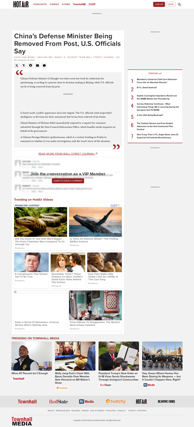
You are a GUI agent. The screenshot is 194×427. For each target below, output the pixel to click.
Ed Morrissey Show (63, 411)
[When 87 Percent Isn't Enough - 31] (31, 356)
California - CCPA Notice (137, 411)
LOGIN (171, 4)
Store (66, 4)
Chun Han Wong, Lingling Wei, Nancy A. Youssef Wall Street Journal (64, 57)
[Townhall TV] (80, 4)
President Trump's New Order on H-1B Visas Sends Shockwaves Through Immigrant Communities (118, 376)
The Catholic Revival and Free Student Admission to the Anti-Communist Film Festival (155, 126)
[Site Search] (179, 4)
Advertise (85, 411)
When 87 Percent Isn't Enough (29, 373)
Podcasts (40, 4)
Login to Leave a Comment (68, 180)
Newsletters (75, 411)
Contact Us (121, 411)
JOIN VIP (159, 4)
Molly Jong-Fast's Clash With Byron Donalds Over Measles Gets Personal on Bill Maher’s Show (72, 378)
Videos (54, 4)
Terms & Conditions (97, 411)
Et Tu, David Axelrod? (147, 87)
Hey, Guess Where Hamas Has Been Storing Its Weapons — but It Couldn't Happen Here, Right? (161, 376)
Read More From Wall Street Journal (67, 153)
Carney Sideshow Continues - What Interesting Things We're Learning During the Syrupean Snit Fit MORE (158, 107)
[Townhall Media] (21, 421)
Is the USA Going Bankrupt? (150, 115)
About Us (51, 411)
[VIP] (92, 4)
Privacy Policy (111, 411)
